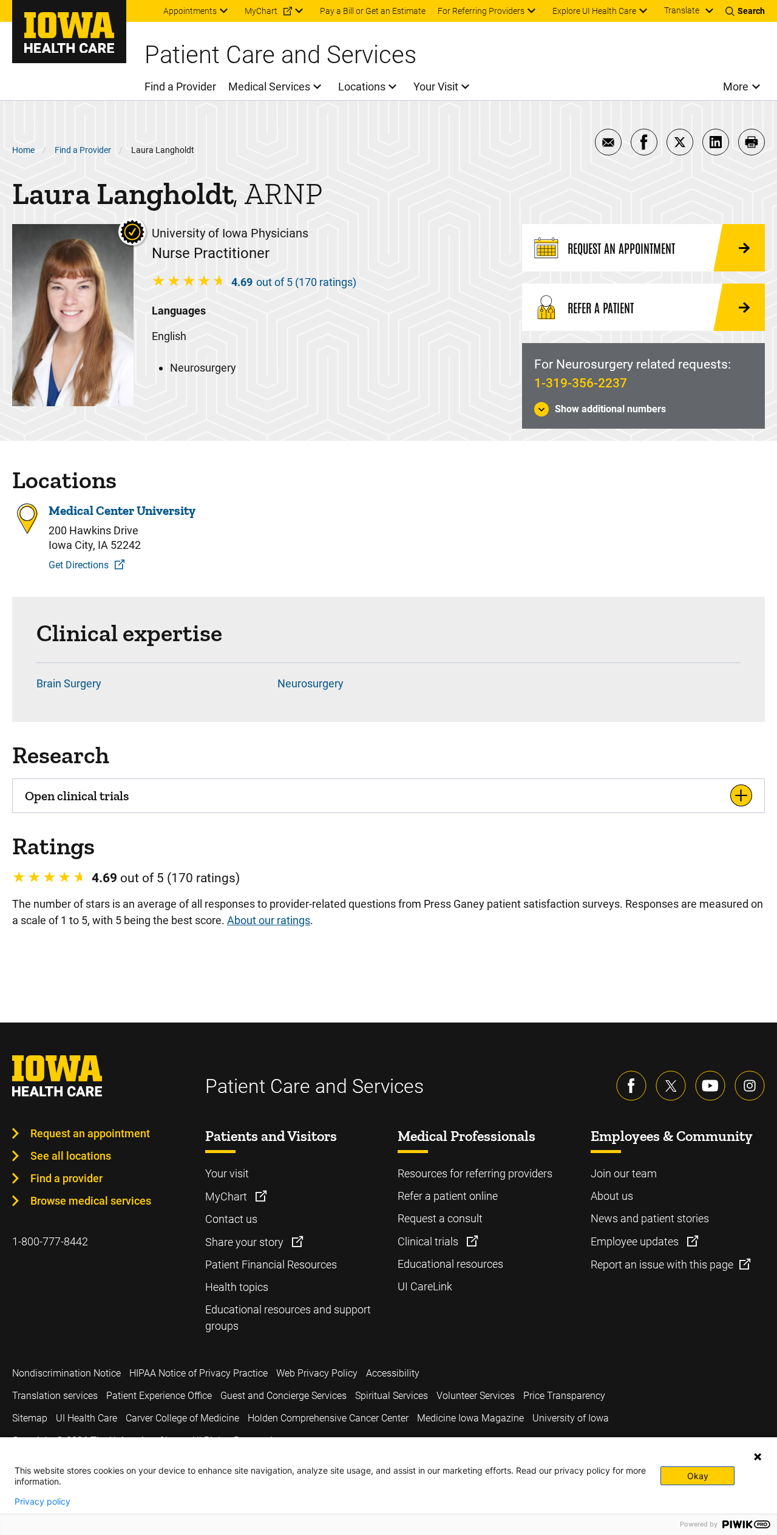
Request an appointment (90, 1133)
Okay (697, 1476)
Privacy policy (42, 1501)
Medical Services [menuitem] (269, 86)
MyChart (227, 1196)
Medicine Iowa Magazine (470, 1418)
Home (23, 150)
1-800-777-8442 (50, 1241)
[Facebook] (631, 1085)
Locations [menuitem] (361, 86)
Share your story (245, 1242)
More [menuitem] (735, 86)
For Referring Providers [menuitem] (481, 11)
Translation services (55, 1395)
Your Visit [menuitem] (435, 86)
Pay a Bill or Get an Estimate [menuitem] (373, 11)
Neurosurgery (310, 683)
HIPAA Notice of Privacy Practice (198, 1373)
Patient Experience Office (159, 1395)
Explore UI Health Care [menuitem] (594, 11)
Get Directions (79, 565)
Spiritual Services (391, 1395)
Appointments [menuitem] (190, 11)
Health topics (236, 1287)
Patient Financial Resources (271, 1264)
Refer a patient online (448, 1196)
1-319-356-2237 (580, 383)
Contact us (231, 1219)
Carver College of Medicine (182, 1418)
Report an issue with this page (662, 1264)
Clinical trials (429, 1241)
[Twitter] (671, 1085)
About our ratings (268, 920)
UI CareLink (425, 1286)
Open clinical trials (77, 795)
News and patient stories (650, 1218)
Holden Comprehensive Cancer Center (328, 1418)
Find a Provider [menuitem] (180, 86)
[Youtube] (710, 1085)
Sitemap (29, 1418)
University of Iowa (570, 1418)
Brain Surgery (68, 683)
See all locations (70, 1155)
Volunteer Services (475, 1395)
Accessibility (392, 1373)
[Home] (69, 31)
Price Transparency (564, 1395)
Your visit (227, 1173)
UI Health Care (86, 1418)
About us (612, 1196)
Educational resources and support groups (288, 1317)
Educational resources (450, 1264)
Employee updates (636, 1241)
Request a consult (440, 1218)
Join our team (624, 1173)
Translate (681, 10)
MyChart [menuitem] (261, 11)
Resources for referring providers (475, 1173)
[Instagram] (750, 1085)
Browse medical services (90, 1200)
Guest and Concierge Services (283, 1395)
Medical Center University (122, 510)
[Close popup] (757, 1457)
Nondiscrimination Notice (66, 1373)
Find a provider (66, 1178)
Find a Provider (83, 150)
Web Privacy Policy (317, 1373)
